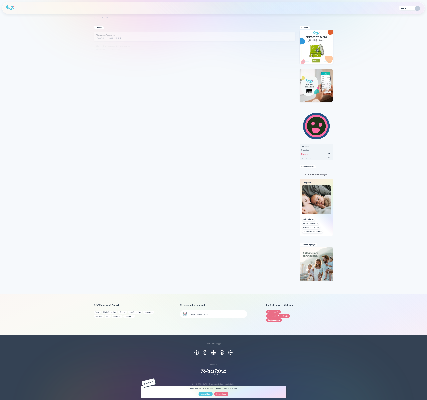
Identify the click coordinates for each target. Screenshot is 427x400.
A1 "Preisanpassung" (105, 55)
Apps (173, 8)
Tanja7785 (100, 37)
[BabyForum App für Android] (230, 352)
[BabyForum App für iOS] (222, 352)
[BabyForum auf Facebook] (196, 352)
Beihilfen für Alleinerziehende (109, 87)
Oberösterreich (135, 312)
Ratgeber (92, 8)
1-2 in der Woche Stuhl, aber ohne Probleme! (115, 159)
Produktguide (134, 8)
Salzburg (99, 316)
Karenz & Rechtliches (310, 223)
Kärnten (123, 312)
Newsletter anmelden (198, 314)
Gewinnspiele (273, 312)
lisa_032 (103, 131)
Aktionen (112, 8)
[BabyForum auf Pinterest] (205, 352)
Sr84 (99, 141)
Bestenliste (305, 150)
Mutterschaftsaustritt (105, 34)
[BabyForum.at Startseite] (10, 8)
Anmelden (205, 394)
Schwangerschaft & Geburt (312, 231)
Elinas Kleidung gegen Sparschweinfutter (114, 44)
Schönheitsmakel (103, 66)
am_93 (99, 80)
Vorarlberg (117, 316)
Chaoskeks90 (102, 90)
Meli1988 (104, 69)
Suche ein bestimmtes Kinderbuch (111, 138)
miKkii (99, 100)
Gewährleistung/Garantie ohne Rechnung (114, 97)
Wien (97, 312)
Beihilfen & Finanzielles (311, 227)
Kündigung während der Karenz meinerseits (115, 148)
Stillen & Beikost (308, 219)
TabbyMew (101, 121)
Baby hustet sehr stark (106, 107)
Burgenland (129, 316)
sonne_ (103, 58)
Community (71, 8)
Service (155, 8)
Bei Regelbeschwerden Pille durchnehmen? (114, 77)
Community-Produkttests (278, 316)
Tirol (107, 316)
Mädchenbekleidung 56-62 (107, 128)
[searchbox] (409, 8)
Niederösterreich (109, 312)
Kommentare (315, 158)
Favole (99, 110)
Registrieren (194, 8)
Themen (315, 154)
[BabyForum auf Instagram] (213, 352)
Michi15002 (101, 47)
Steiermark (149, 312)
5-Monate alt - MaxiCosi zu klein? (110, 118)
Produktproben (274, 320)
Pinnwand (305, 146)
